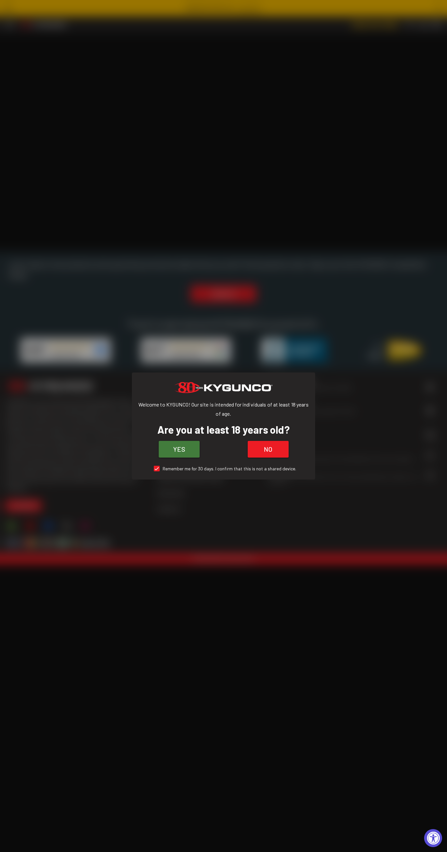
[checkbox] (223, 468)
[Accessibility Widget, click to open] (433, 838)
